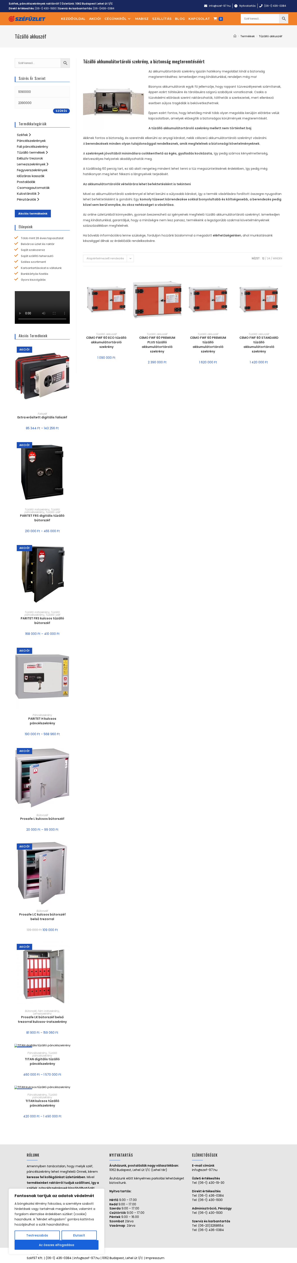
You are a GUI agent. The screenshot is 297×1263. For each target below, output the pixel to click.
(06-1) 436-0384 (211, 1195)
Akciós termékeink (32, 213)
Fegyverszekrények (32, 170)
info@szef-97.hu (204, 1170)
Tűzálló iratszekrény (37, 509)
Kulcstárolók (27, 193)
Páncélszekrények (31, 140)
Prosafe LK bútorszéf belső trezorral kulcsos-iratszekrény (42, 1019)
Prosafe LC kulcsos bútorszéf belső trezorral (42, 916)
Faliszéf (42, 414)
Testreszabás (37, 1235)
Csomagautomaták (33, 187)
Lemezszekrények (31, 164)
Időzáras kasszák (30, 176)
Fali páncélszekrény (32, 146)
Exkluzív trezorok (30, 158)
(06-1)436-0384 (103, 8)
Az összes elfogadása (56, 1245)
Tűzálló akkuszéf (106, 334)
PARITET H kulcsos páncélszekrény (42, 720)
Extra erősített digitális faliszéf (42, 417)
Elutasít (79, 1235)
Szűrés (61, 111)
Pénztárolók (27, 199)
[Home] (235, 36)
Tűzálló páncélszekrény (42, 511)
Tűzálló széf (53, 512)
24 (268, 258)
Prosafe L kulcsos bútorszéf (42, 819)
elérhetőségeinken (227, 235)
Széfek (23, 135)
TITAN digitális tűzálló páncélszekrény (42, 1061)
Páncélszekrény (42, 715)
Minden (277, 258)
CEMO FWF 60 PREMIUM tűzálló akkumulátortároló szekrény (208, 344)
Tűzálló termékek (31, 152)
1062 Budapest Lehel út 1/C (94, 3)
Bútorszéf (42, 815)
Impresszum (155, 1258)
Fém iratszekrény (48, 1011)
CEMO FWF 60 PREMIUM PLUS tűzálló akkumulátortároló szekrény (157, 344)
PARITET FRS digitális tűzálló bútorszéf (42, 517)
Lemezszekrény (42, 1013)
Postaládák (26, 181)
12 (263, 258)
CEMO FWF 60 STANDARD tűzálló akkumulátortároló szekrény (259, 344)
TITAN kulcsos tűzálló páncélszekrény (42, 1103)
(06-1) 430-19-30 (211, 1183)
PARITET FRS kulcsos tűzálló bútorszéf (42, 620)
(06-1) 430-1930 (45, 8)
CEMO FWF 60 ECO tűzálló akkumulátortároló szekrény (106, 342)
